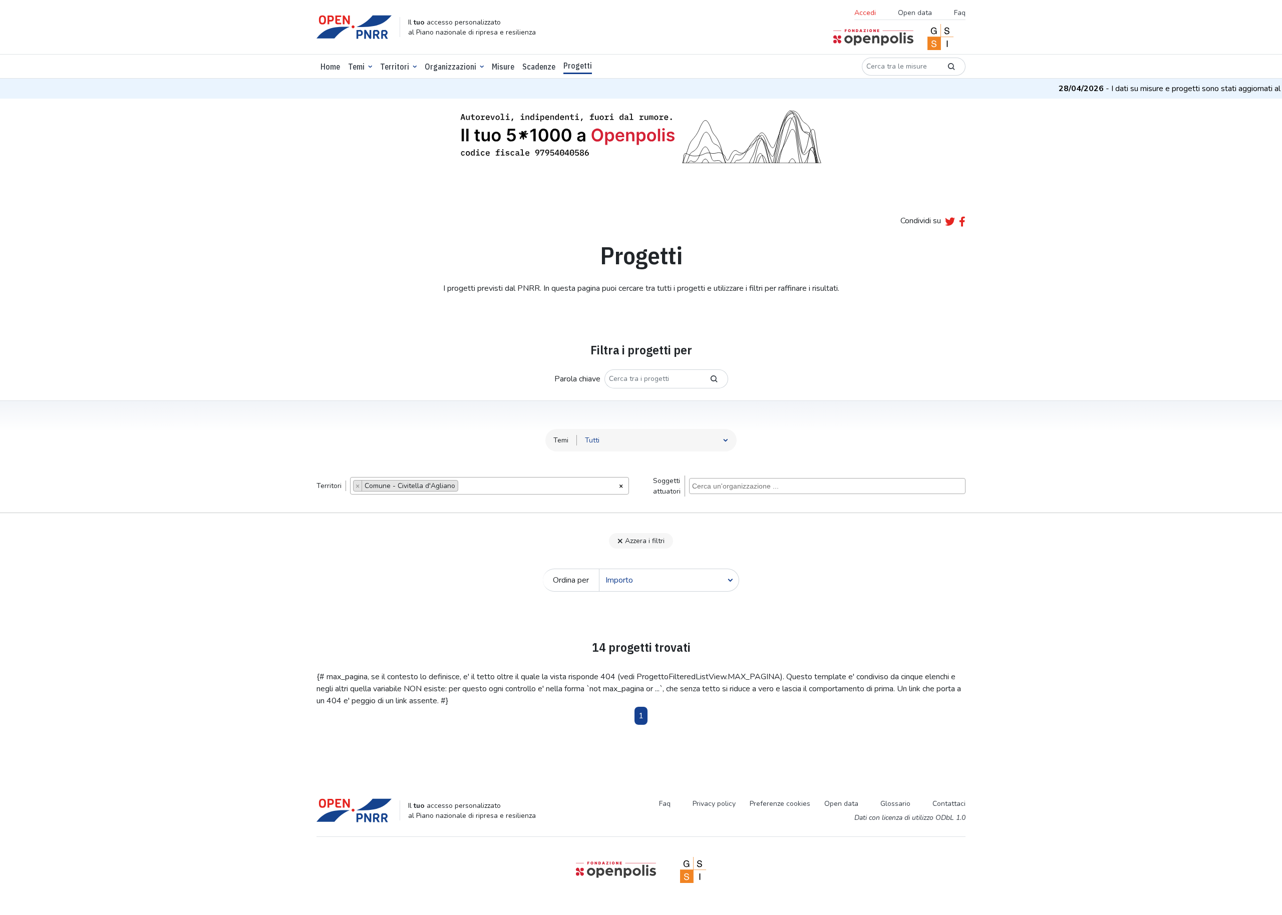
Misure (503, 67)
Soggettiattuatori (667, 486)
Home (330, 67)
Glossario (895, 803)
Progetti (577, 66)
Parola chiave (577, 378)
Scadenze (538, 67)
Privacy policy (714, 803)
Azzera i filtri (645, 541)
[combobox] (489, 486)
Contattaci (949, 803)
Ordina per (571, 580)
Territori (394, 67)
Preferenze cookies (780, 803)
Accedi (865, 13)
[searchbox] (463, 487)
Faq (960, 13)
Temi (356, 67)
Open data (915, 13)
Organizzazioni (450, 67)
